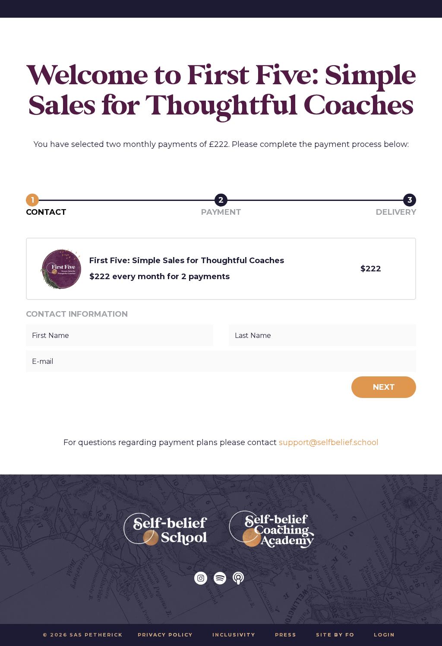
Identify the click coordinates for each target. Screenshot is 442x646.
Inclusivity (234, 635)
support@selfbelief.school (329, 442)
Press (286, 635)
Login (384, 635)
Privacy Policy (165, 635)
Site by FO (335, 635)
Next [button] (384, 387)
